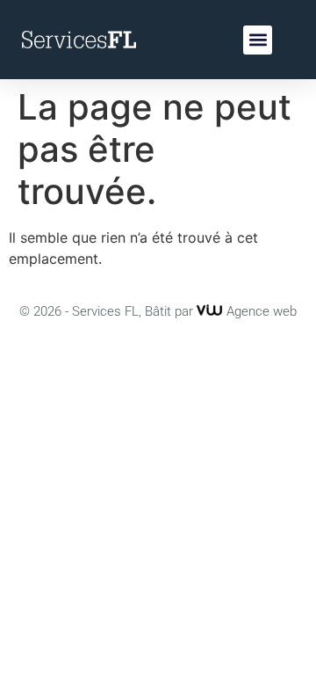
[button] (257, 40)
